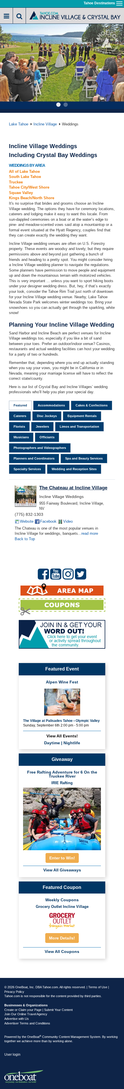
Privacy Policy (14, 991)
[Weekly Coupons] (62, 920)
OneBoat (34, 1036)
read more (89, 533)
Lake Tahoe (18, 124)
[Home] (75, 15)
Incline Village (45, 124)
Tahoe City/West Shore (29, 187)
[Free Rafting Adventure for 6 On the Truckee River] (62, 817)
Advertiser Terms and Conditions (27, 1023)
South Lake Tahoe (25, 177)
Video (68, 521)
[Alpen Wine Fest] (62, 701)
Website (26, 521)
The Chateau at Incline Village (73, 488)
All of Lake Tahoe (24, 171)
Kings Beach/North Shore (31, 198)
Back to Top (25, 539)
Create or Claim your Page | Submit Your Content (38, 1010)
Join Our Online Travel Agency (25, 1014)
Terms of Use (97, 987)
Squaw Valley (21, 193)
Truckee (16, 182)
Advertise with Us (16, 1018)
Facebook (48, 521)
